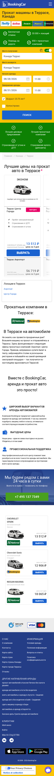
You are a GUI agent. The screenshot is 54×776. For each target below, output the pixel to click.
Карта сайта (7, 652)
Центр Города (10, 294)
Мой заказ (6, 725)
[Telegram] (11, 740)
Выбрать (23, 252)
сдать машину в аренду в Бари (15, 704)
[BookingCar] (14, 4)
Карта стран (7, 657)
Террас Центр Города (14, 210)
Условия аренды (34, 643)
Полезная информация (37, 648)
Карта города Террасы (11, 667)
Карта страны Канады (11, 662)
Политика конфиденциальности (36, 658)
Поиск (27, 115)
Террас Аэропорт (16, 259)
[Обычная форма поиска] (47, 50)
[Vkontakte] (4, 740)
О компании (7, 643)
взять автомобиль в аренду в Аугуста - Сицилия (22, 695)
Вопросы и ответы (35, 652)
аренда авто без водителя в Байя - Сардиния (21, 700)
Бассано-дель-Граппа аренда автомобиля (20, 714)
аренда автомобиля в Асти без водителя (19, 690)
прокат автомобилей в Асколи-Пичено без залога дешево (23, 684)
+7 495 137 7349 (27, 497)
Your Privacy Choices (21, 768)
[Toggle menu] (50, 4)
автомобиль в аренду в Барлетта (16, 709)
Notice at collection (13, 772)
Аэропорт (8, 289)
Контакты (6, 648)
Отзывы (5, 672)
